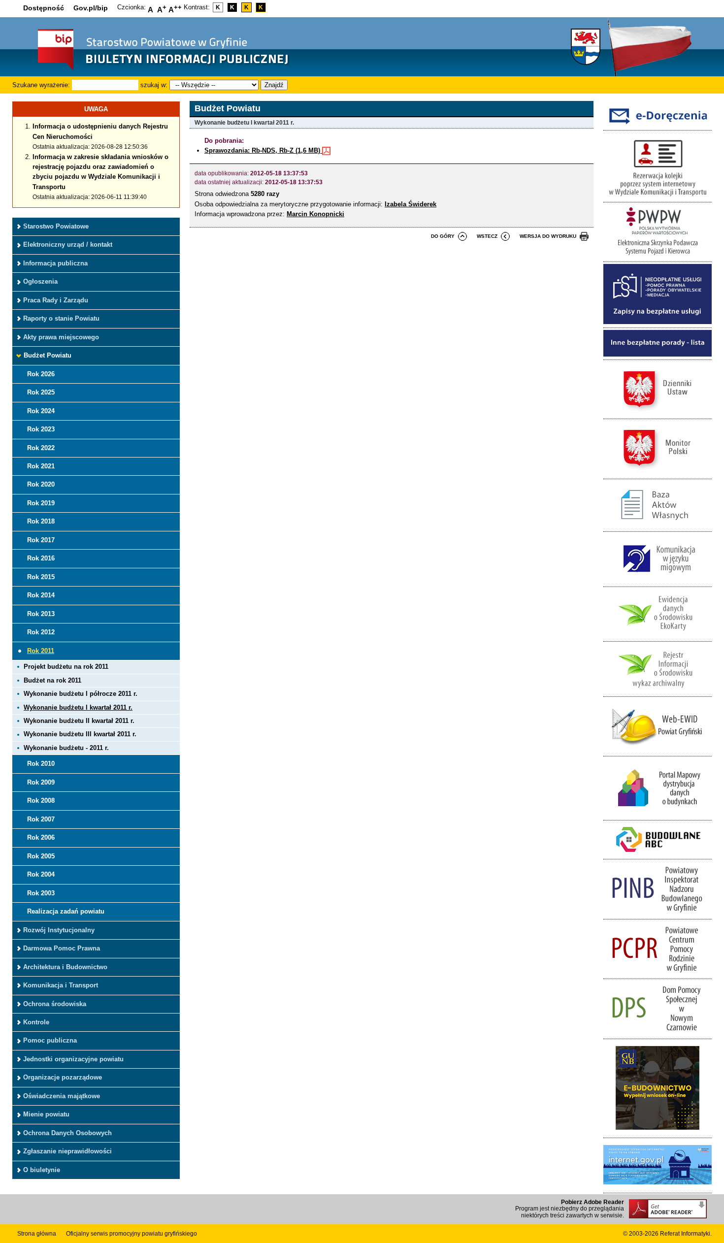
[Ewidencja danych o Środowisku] (657, 636)
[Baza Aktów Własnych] (657, 526)
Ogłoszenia (40, 281)
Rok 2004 (41, 874)
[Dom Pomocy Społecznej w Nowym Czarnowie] (657, 1033)
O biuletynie (41, 1170)
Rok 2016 (41, 558)
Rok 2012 (41, 632)
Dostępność (43, 8)
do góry (443, 236)
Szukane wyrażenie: (41, 85)
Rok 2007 (41, 819)
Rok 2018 (41, 521)
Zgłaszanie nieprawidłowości (67, 1151)
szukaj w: (153, 85)
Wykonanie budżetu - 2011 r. (66, 748)
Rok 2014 (41, 595)
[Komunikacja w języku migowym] (657, 581)
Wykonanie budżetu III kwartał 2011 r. (80, 734)
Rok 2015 (41, 577)
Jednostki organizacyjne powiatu (73, 1059)
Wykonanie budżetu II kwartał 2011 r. (79, 720)
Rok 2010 (41, 763)
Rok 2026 (41, 374)
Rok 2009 (41, 782)
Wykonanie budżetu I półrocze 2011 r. (80, 693)
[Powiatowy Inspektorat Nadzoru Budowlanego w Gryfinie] (657, 913)
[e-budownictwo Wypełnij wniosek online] (657, 1132)
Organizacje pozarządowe (62, 1077)
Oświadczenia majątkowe (61, 1096)
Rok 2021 (41, 466)
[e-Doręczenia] (657, 125)
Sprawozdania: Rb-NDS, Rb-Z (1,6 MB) (263, 150)
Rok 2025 (41, 392)
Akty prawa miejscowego (61, 337)
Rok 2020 (41, 484)
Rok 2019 (41, 503)
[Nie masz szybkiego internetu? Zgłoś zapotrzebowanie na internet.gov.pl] (657, 1187)
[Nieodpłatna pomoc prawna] (657, 322)
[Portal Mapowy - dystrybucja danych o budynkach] (657, 814)
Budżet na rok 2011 (52, 680)
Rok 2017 (41, 540)
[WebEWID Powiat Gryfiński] (657, 750)
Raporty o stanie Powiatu (61, 318)
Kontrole (36, 1022)
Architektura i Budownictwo (65, 967)
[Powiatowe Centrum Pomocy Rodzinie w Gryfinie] (657, 973)
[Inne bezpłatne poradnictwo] (657, 354)
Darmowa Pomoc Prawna (61, 948)
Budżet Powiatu (47, 355)
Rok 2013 (41, 614)
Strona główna (36, 1234)
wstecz (487, 236)
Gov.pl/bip (90, 8)
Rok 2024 (41, 411)
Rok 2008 (41, 800)
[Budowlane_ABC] (657, 853)
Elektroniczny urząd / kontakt (67, 244)
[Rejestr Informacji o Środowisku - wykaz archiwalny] (657, 690)
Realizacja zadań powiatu (65, 911)
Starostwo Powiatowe (56, 226)
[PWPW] (657, 256)
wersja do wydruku (548, 236)
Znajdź (274, 85)
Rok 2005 (41, 856)
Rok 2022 (41, 448)
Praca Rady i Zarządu (55, 300)
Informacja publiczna (55, 263)
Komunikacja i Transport (60, 985)
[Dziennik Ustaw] (657, 413)
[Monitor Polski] (657, 473)
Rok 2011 (40, 650)
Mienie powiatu (46, 1114)
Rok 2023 (41, 429)
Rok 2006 (41, 837)
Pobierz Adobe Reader (592, 1202)
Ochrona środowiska (54, 1004)
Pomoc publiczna (50, 1040)
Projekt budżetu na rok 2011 (66, 666)
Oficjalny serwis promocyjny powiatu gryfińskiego (131, 1234)
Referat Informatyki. (686, 1234)
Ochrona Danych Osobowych (67, 1133)
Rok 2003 (41, 893)
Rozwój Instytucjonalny (59, 930)
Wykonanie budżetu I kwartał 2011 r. (78, 707)
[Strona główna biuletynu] (152, 69)
